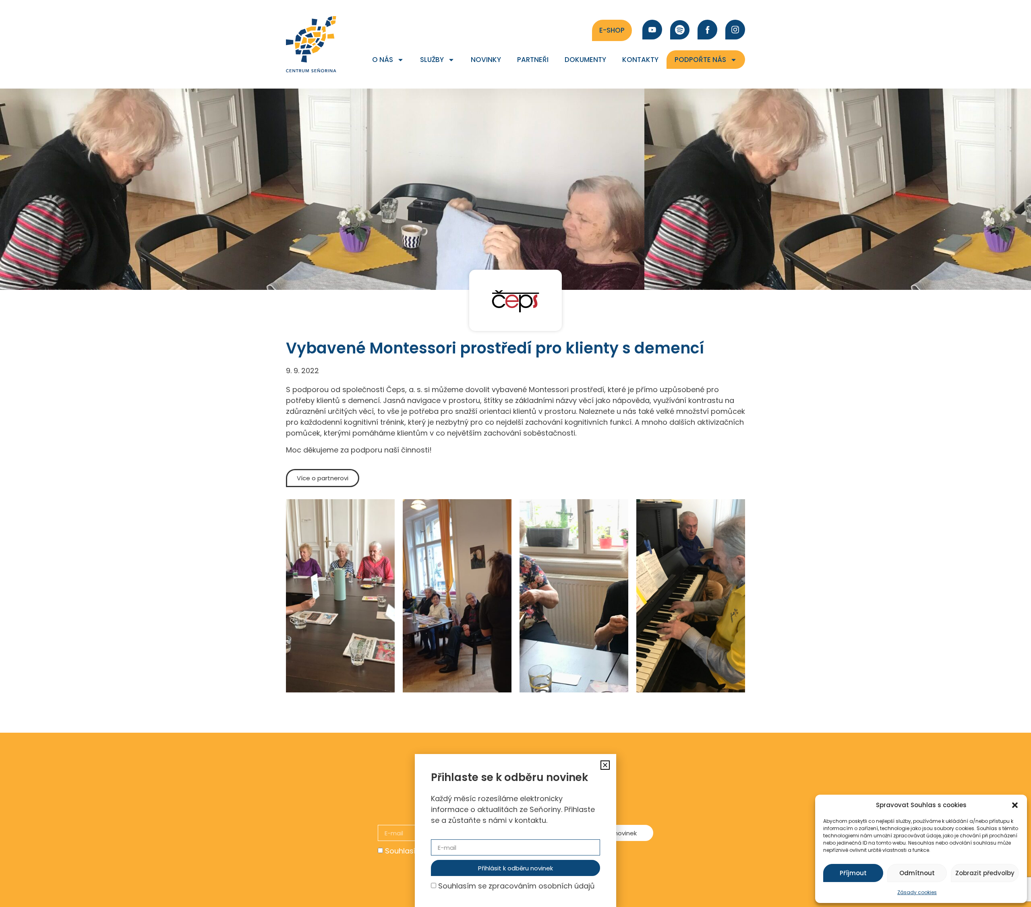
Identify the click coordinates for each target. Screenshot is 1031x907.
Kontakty (640, 59)
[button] (1015, 805)
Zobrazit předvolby (984, 873)
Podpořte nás (700, 59)
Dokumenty (585, 59)
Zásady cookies (917, 892)
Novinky (486, 59)
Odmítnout (917, 873)
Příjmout (853, 873)
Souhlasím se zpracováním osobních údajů (516, 886)
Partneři (533, 59)
